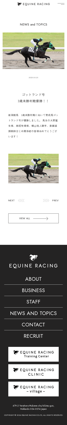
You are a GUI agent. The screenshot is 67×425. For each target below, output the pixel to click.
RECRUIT (33, 337)
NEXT (11, 200)
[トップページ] (33, 4)
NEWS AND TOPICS (33, 314)
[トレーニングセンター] (33, 354)
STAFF (33, 302)
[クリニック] (33, 372)
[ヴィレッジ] (33, 389)
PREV (55, 200)
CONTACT (33, 325)
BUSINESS (33, 291)
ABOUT (33, 280)
